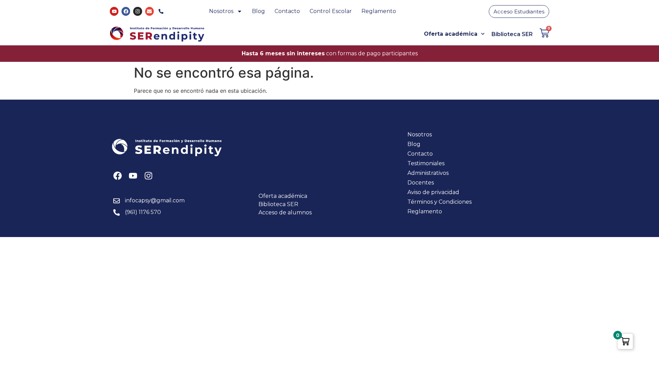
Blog (258, 11)
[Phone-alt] (161, 11)
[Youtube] (114, 11)
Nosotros (221, 11)
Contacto (287, 11)
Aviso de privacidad (433, 192)
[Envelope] (149, 11)
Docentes (420, 182)
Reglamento (378, 11)
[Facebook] (126, 11)
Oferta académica (450, 34)
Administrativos (428, 173)
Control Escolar (331, 11)
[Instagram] (137, 11)
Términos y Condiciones (439, 202)
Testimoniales (425, 163)
